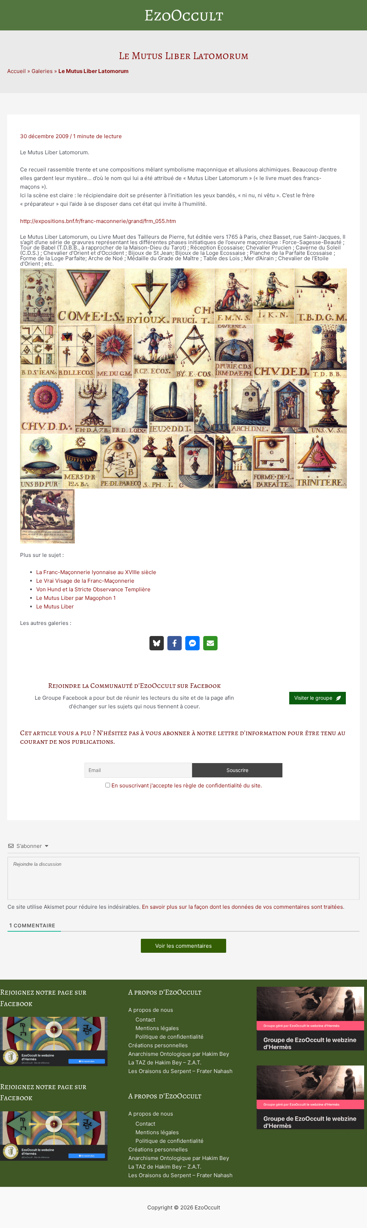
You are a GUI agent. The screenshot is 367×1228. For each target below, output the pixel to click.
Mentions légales (157, 1028)
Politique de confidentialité (169, 1036)
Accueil (16, 71)
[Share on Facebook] (174, 643)
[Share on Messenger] (192, 643)
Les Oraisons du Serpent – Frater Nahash (180, 1071)
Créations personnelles (158, 1045)
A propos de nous (150, 1009)
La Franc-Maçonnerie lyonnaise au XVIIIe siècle (96, 572)
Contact (145, 1019)
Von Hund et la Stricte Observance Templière (93, 589)
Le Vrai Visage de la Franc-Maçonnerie (85, 580)
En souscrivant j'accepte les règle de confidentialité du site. (186, 785)
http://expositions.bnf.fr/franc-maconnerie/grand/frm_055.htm (98, 221)
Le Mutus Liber (55, 606)
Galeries (42, 71)
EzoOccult (183, 15)
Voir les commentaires (183, 945)
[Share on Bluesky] (156, 643)
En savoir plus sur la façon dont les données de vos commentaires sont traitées (242, 906)
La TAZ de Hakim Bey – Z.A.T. (164, 1062)
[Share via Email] (210, 643)
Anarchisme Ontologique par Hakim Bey (178, 1053)
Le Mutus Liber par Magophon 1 (76, 597)
